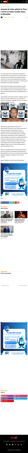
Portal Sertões (18, 450)
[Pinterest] (16, 202)
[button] (1, 2)
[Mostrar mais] (21, 202)
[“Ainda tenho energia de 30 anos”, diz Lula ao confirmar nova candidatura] (7, 229)
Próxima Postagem (23, 285)
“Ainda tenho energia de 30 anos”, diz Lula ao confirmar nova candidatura (7, 235)
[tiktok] (21, 445)
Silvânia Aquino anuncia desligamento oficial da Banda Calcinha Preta (20, 221)
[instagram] (15, 445)
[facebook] (7, 445)
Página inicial (3, 6)
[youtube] (12, 445)
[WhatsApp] (13, 202)
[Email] (18, 202)
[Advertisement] (14, 35)
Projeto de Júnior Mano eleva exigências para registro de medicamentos (7, 221)
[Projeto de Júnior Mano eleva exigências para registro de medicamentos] (7, 214)
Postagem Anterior (5, 285)
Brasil (8, 6)
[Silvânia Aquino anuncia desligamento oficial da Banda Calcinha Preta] (21, 214)
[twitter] (10, 445)
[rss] (18, 445)
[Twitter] (10, 202)
